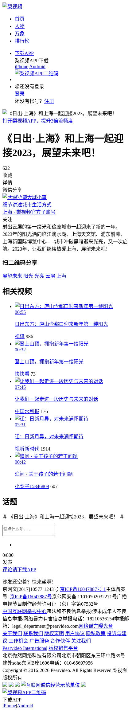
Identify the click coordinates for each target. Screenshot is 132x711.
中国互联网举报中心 (24, 611)
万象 (20, 33)
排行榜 (22, 41)
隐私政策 (96, 633)
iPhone (21, 66)
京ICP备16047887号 (31, 596)
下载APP (24, 53)
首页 (20, 18)
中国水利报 (27, 411)
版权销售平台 (63, 648)
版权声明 (54, 633)
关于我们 (12, 633)
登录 (20, 93)
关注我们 (81, 640)
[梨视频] (12, 6)
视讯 (20, 336)
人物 (20, 26)
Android (37, 66)
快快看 (22, 374)
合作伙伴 (60, 640)
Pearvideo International (24, 648)
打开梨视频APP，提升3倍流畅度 (37, 120)
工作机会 (18, 640)
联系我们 (33, 633)
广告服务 (39, 640)
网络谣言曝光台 (96, 626)
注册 (49, 101)
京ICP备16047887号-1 (83, 589)
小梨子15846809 (32, 486)
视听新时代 (27, 448)
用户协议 (75, 633)
